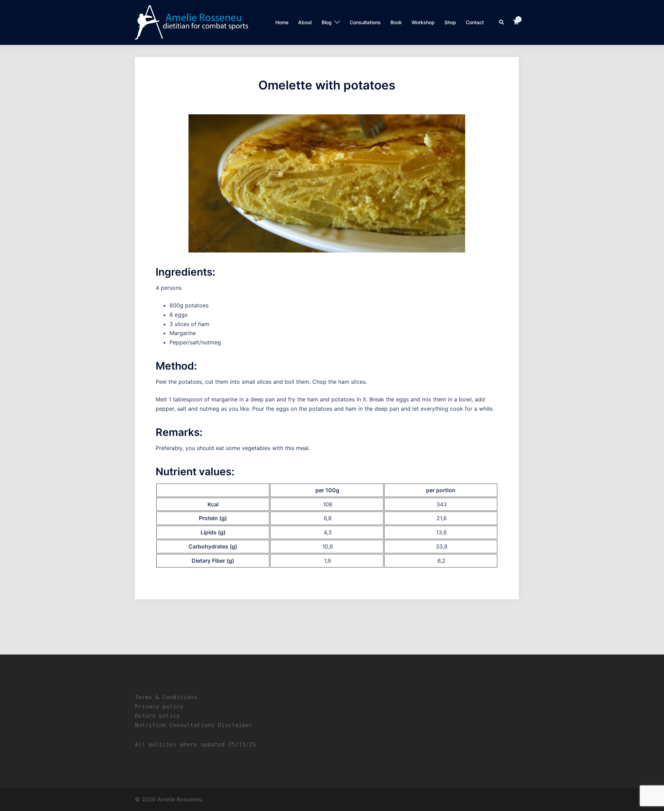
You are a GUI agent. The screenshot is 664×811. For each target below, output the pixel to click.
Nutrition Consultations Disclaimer (193, 725)
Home (281, 22)
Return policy (157, 716)
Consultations (365, 22)
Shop (450, 22)
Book (396, 22)
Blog (327, 22)
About (305, 22)
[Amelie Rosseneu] (191, 21)
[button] (502, 22)
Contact (475, 22)
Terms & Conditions (166, 697)
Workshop (423, 22)
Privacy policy (159, 706)
